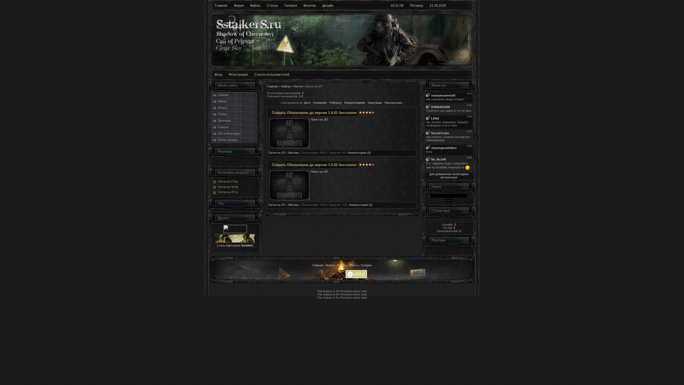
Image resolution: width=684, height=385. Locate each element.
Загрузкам (375, 102)
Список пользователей (271, 74)
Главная (221, 5)
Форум (239, 5)
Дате (307, 102)
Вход (218, 74)
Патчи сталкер (227, 140)
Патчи (298, 86)
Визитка (310, 5)
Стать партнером (234, 245)
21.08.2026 (438, 5)
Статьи (272, 5)
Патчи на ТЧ (226, 181)
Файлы (255, 5)
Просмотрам (393, 102)
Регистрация (238, 74)
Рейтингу (335, 102)
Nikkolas (293, 152)
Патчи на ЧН (226, 186)
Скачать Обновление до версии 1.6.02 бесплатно (314, 165)
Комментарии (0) (359, 152)
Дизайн (327, 5)
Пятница (416, 5)
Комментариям (354, 102)
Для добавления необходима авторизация (449, 175)
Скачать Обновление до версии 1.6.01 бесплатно (314, 113)
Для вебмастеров (229, 133)
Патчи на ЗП (226, 192)
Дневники (224, 120)
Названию (320, 102)
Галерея (290, 5)
